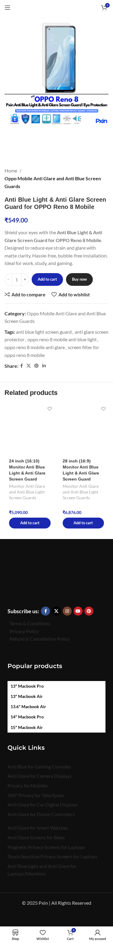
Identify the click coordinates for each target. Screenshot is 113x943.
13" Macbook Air (27, 696)
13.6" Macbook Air (28, 706)
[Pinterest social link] (36, 366)
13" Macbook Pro (27, 686)
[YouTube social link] (78, 611)
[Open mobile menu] (8, 8)
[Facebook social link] (21, 366)
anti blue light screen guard (44, 332)
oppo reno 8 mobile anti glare (35, 347)
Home (11, 170)
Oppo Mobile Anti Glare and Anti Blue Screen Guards (53, 182)
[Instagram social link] (67, 611)
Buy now (79, 279)
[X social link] (29, 366)
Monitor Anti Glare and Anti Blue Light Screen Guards (27, 492)
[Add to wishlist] (50, 409)
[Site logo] (56, 7)
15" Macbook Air (27, 727)
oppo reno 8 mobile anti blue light (62, 339)
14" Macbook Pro (27, 716)
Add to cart (47, 279)
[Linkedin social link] (44, 366)
